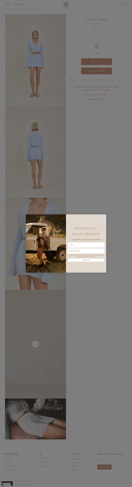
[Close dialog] (103, 217)
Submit (86, 260)
